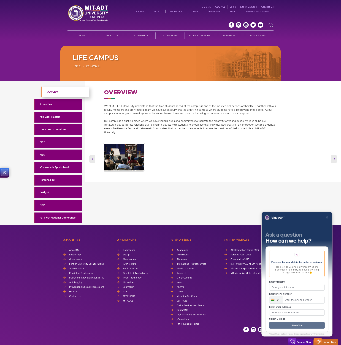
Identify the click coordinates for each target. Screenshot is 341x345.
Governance (75, 259)
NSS (42, 155)
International (214, 11)
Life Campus (92, 66)
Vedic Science (130, 268)
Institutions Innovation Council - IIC (86, 278)
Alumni (157, 11)
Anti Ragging (76, 282)
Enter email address (280, 306)
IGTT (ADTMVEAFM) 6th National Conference (254, 264)
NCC (42, 142)
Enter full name (277, 281)
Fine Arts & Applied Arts (135, 273)
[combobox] (276, 299)
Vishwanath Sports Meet (54, 167)
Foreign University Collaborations (86, 264)
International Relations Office (191, 264)
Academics (141, 35)
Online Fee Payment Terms (190, 305)
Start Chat (297, 325)
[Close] (327, 217)
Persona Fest (47, 180)
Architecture (129, 264)
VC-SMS (206, 7)
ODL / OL (220, 7)
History (73, 292)
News (179, 282)
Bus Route (182, 301)
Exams (195, 11)
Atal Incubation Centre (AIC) (245, 250)
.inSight (44, 192)
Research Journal (185, 268)
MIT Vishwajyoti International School (249, 273)
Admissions (170, 35)
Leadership (75, 255)
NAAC (233, 11)
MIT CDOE (128, 301)
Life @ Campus (248, 7)
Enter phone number (280, 293)
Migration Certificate (187, 296)
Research (229, 35)
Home (82, 35)
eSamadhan (183, 319)
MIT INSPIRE (129, 296)
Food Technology (132, 278)
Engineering (129, 250)
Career (180, 292)
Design (126, 255)
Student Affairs (199, 35)
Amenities (46, 104)
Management (129, 259)
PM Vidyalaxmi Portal (188, 324)
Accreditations (76, 268)
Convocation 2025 (240, 259)
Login (233, 7)
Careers (140, 11)
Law (125, 292)
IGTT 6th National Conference (57, 218)
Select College (277, 318)
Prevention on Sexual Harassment (86, 287)
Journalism (128, 287)
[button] (4, 172)
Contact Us (267, 7)
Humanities (128, 282)
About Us (111, 35)
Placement (182, 259)
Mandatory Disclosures (257, 11)
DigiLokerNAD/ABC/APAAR (191, 315)
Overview (52, 92)
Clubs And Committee (53, 129)
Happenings (176, 11)
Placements (258, 35)
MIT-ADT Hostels (50, 117)
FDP (42, 205)
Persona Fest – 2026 (241, 255)
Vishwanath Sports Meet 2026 (246, 268)
